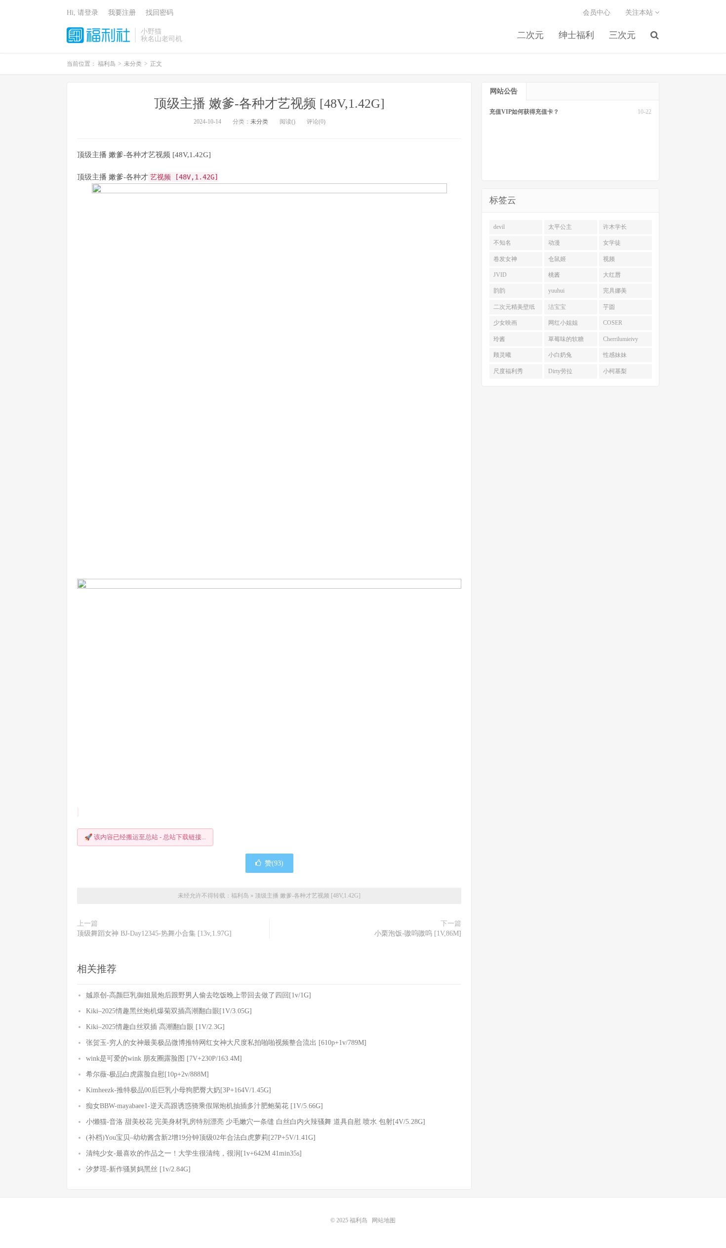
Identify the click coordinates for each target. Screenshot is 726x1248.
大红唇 (612, 274)
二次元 (530, 35)
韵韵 (499, 290)
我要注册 (122, 12)
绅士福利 (576, 35)
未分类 (259, 121)
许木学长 (615, 226)
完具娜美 (615, 290)
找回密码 (159, 12)
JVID (500, 274)
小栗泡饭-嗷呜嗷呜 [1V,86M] (417, 933)
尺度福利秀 (508, 371)
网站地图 (384, 1220)
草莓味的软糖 (566, 339)
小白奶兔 (560, 354)
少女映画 (505, 322)
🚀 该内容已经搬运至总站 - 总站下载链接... (145, 837)
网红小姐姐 (563, 322)
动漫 (554, 242)
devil (499, 226)
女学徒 (612, 242)
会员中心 (596, 12)
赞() (274, 863)
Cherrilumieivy (620, 339)
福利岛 (98, 35)
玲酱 (499, 339)
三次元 (622, 35)
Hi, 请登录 (82, 12)
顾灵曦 (502, 354)
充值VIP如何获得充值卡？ (524, 111)
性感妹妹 (615, 354)
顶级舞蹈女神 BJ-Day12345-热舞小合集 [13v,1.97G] (154, 933)
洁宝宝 (557, 306)
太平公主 (560, 226)
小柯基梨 (615, 371)
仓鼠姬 (557, 259)
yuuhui (556, 290)
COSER (612, 322)
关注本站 (640, 12)
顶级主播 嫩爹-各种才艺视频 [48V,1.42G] (269, 103)
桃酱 (554, 274)
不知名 (502, 242)
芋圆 (609, 306)
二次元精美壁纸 (514, 306)
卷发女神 (505, 259)
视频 (609, 259)
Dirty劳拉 (560, 371)
